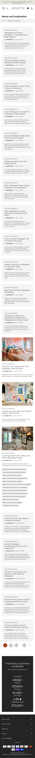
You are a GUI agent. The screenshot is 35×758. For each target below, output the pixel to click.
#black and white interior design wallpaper (15, 478)
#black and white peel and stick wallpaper (14, 490)
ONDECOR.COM (20, 753)
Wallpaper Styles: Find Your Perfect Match (15, 162)
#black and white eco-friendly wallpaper (14, 472)
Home (4, 21)
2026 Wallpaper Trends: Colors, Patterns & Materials (17, 87)
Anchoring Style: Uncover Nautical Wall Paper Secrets (16, 626)
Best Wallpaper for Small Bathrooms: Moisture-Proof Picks (15, 213)
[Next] (30, 645)
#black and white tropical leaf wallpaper (14, 496)
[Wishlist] (28, 8)
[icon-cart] (31, 8)
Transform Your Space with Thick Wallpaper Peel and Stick (15, 367)
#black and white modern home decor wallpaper (16, 484)
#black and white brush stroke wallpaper (14, 469)
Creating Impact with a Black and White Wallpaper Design (16, 457)
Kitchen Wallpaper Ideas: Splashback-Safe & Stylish (15, 61)
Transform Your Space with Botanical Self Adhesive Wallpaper (15, 574)
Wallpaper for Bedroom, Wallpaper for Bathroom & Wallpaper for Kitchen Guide (16, 318)
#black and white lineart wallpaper (12, 481)
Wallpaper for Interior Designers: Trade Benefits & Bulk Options (16, 35)
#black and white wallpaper (10, 499)
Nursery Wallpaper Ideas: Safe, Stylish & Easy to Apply (17, 137)
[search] (7, 8)
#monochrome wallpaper (10, 505)
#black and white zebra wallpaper (12, 502)
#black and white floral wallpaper (12, 475)
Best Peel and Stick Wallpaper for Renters (17, 291)
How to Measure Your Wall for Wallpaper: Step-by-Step (16, 113)
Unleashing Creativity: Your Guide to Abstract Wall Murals (17, 412)
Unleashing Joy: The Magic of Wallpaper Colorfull (16, 519)
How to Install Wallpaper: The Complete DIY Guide (16, 240)
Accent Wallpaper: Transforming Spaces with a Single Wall (16, 546)
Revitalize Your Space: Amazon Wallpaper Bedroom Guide (17, 601)
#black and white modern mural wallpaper (15, 487)
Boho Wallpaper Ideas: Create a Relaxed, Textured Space (16, 186)
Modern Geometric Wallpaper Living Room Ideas (16, 265)
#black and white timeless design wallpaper (15, 493)
